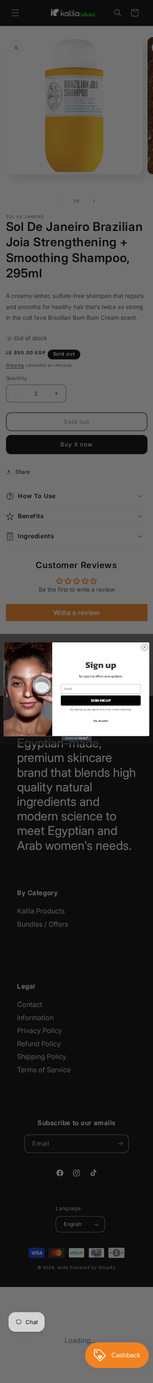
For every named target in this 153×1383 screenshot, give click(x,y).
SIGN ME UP (100, 700)
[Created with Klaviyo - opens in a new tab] (76, 738)
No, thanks (101, 720)
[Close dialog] (144, 647)
